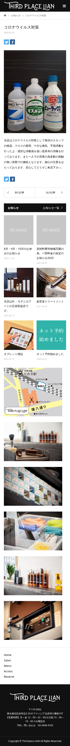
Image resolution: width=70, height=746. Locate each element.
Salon (7, 660)
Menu (7, 666)
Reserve (9, 676)
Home (7, 655)
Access (8, 671)
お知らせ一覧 (51, 208)
